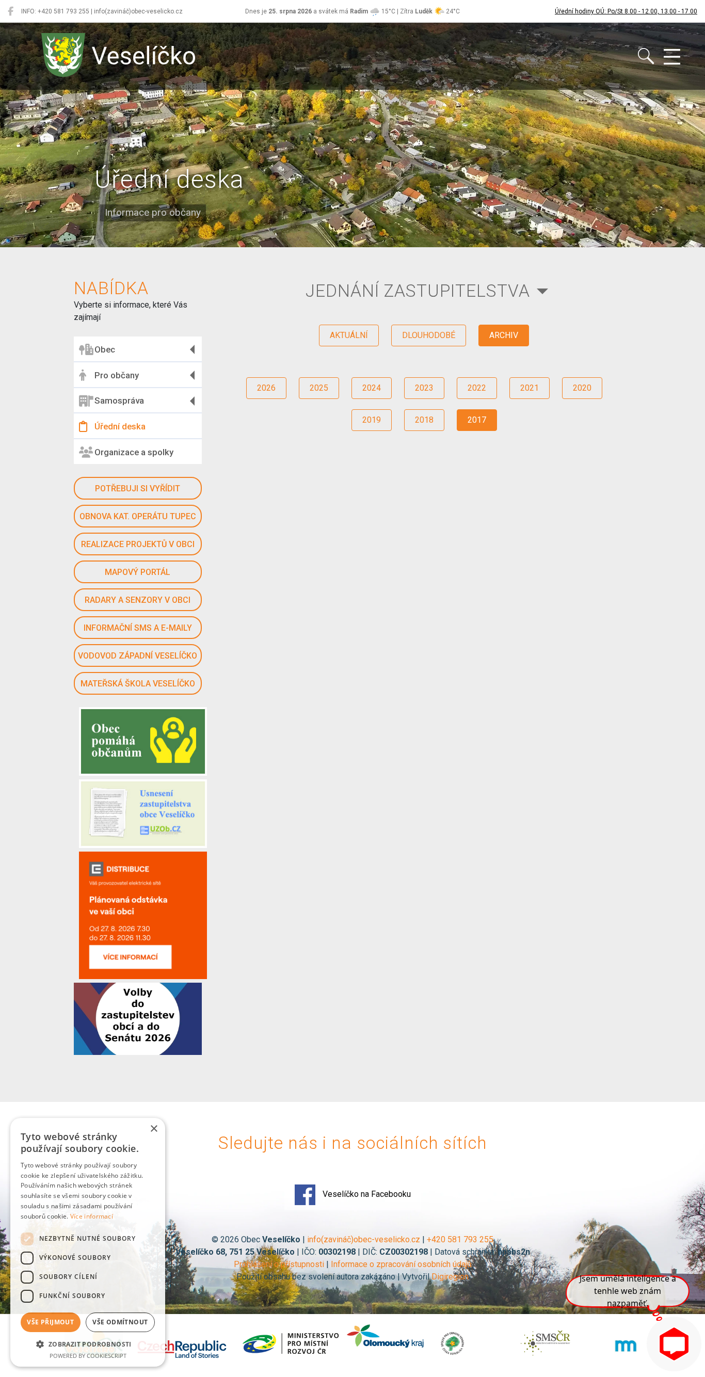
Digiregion (450, 1277)
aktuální (349, 335)
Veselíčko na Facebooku (366, 1194)
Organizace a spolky (133, 452)
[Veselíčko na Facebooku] (10, 11)
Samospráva (119, 400)
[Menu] (672, 57)
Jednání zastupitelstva (418, 291)
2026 (266, 388)
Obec (104, 349)
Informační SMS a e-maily (138, 628)
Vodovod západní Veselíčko (137, 656)
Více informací (91, 1216)
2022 (477, 388)
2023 (424, 388)
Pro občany (116, 375)
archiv (503, 335)
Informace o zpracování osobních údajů (401, 1264)
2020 (582, 388)
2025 (319, 388)
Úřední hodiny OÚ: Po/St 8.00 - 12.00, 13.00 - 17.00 (626, 11)
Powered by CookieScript (88, 1355)
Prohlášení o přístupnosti (279, 1264)
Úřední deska (120, 426)
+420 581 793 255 (460, 1239)
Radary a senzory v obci (137, 600)
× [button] (153, 1129)
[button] (88, 1344)
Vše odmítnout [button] (120, 1322)
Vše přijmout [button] (50, 1322)
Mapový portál (137, 572)
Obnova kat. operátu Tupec (137, 516)
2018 (424, 420)
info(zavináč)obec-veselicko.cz (363, 1239)
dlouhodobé (428, 335)
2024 (371, 388)
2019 (371, 420)
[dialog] (87, 1242)
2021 (529, 388)
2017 (477, 420)
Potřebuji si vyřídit (137, 488)
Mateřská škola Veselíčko (138, 683)
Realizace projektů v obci (138, 544)
